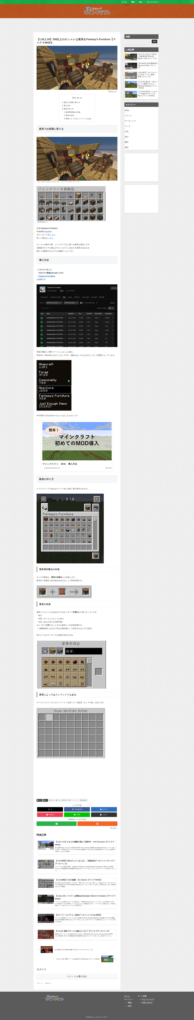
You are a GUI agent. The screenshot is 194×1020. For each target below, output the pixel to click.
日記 (127, 131)
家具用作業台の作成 (73, 112)
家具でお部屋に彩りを (72, 102)
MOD (40, 800)
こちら (52, 235)
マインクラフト (74, 800)
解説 (127, 142)
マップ (127, 126)
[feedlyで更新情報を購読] (57, 823)
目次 (74, 98)
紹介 (46, 800)
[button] (104, 814)
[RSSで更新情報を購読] (97, 823)
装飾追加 (84, 800)
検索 (128, 36)
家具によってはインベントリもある (79, 118)
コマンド (128, 116)
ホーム (127, 996)
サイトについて (148, 999)
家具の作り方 (68, 109)
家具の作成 (70, 115)
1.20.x (59, 800)
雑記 (127, 147)
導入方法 (67, 105)
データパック (130, 121)
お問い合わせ (147, 1003)
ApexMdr (48, 231)
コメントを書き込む (77, 976)
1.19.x (52, 800)
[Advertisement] (97, 24)
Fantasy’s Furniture (46, 276)
